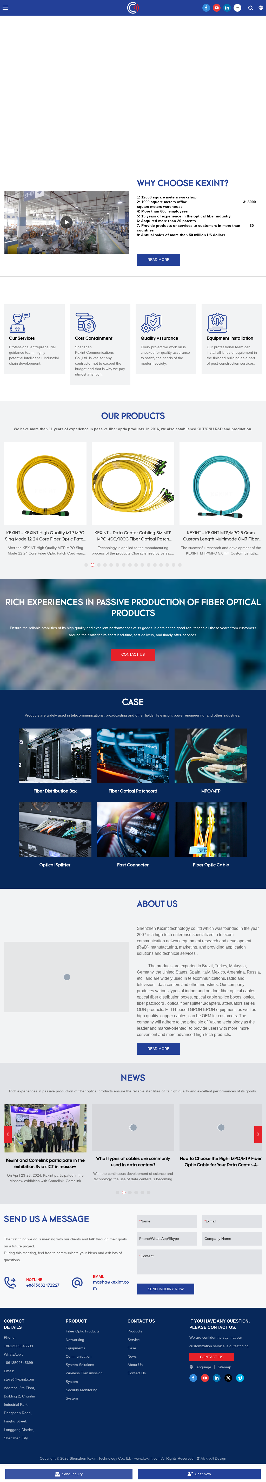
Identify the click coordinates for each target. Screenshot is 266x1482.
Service (134, 1340)
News (132, 1356)
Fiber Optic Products (82, 1331)
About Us (135, 1365)
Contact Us (137, 1373)
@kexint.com (23, 1379)
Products (135, 1331)
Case (132, 1348)
